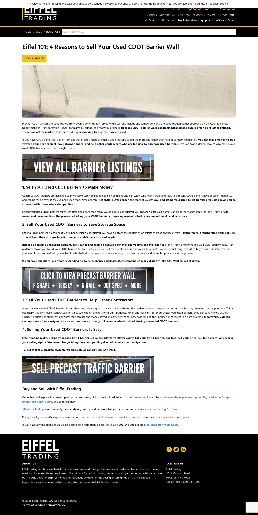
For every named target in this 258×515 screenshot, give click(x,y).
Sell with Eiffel (226, 15)
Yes (222, 4)
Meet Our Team (167, 15)
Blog (180, 15)
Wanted (211, 15)
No (226, 4)
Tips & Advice (34, 58)
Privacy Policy (56, 505)
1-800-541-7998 (200, 8)
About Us (152, 15)
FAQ (188, 15)
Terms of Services (33, 505)
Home (28, 32)
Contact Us (199, 15)
